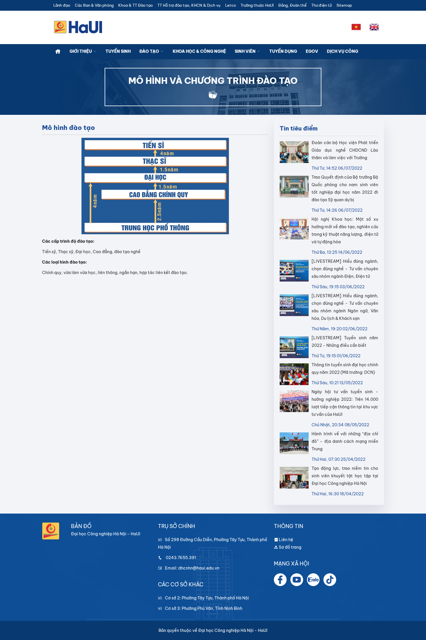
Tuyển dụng (283, 51)
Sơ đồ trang (289, 547)
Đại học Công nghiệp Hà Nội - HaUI (232, 630)
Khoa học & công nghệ (199, 51)
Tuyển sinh (118, 51)
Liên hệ (285, 539)
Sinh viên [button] (245, 51)
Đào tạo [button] (149, 51)
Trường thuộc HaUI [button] (257, 5)
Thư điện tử (321, 5)
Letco (230, 5)
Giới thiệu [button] (81, 51)
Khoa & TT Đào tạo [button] (135, 5)
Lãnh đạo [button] (61, 5)
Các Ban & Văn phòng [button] (94, 5)
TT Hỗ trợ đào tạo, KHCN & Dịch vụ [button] (189, 5)
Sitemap (344, 5)
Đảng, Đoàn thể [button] (292, 5)
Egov (312, 51)
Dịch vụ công (342, 51)
